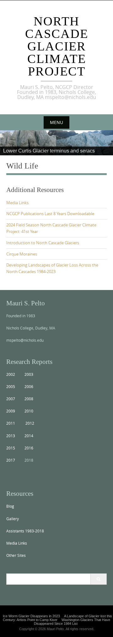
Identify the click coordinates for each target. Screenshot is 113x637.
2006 (28, 386)
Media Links (17, 202)
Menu (56, 122)
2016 (28, 447)
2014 (28, 435)
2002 (10, 374)
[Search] (98, 579)
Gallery (12, 518)
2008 (28, 398)
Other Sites (16, 555)
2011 (10, 423)
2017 (10, 460)
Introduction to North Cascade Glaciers (42, 243)
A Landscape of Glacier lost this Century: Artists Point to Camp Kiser (57, 618)
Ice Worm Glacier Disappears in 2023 (31, 616)
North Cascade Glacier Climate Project (56, 46)
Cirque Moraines (21, 254)
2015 (10, 447)
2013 (10, 435)
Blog (10, 506)
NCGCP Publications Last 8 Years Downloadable (50, 213)
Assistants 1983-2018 (25, 530)
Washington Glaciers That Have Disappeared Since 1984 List (72, 621)
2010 (28, 410)
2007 (10, 398)
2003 (28, 374)
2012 (29, 423)
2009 (10, 410)
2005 (10, 386)
